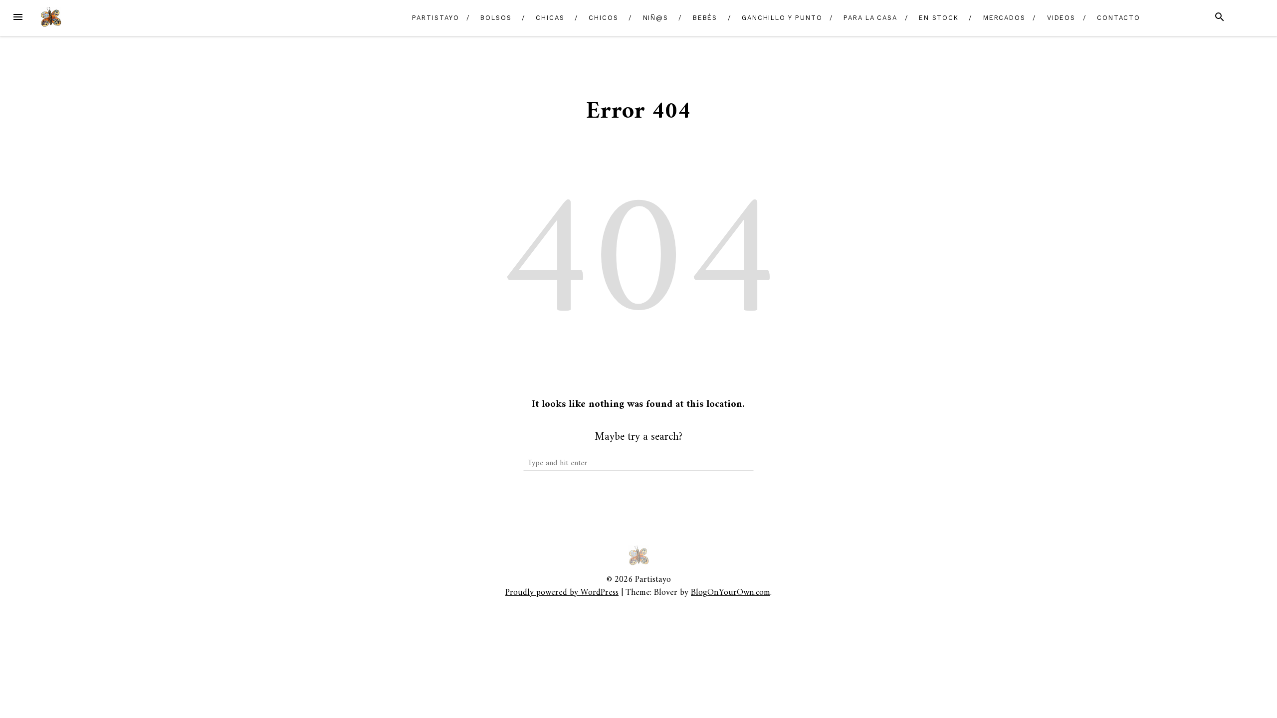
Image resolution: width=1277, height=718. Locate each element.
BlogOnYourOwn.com (730, 592)
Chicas (550, 17)
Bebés (705, 17)
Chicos (604, 17)
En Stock (939, 17)
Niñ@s (656, 17)
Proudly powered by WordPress (562, 592)
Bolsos (496, 17)
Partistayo (435, 17)
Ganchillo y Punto (782, 17)
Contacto (1118, 17)
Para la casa (870, 17)
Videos (1061, 17)
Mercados (1004, 17)
